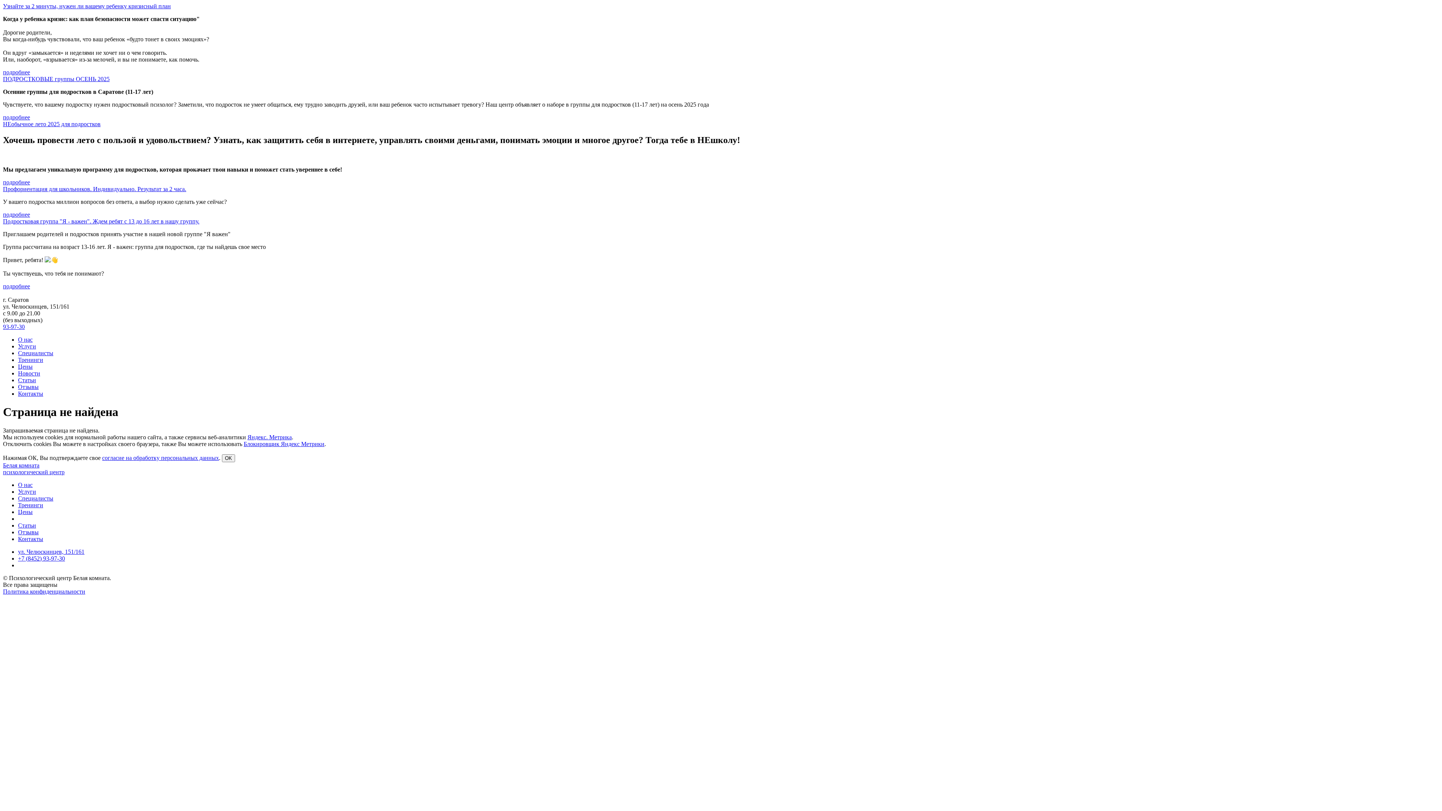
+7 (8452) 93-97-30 (41, 558)
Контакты (30, 393)
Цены (25, 366)
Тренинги (30, 360)
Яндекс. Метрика (269, 437)
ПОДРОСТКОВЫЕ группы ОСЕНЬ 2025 (56, 79)
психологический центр (34, 472)
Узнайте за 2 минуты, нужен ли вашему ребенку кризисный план (87, 6)
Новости (29, 373)
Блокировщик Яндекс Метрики (284, 444)
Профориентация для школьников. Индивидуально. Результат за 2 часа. (94, 189)
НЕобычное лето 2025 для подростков (52, 124)
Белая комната (21, 465)
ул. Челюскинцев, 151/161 (51, 552)
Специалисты (35, 353)
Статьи (27, 380)
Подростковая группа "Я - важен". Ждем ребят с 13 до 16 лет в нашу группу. (101, 221)
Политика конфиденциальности (44, 591)
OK (228, 458)
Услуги (27, 346)
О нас (25, 339)
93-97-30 (14, 327)
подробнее (16, 72)
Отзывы (28, 387)
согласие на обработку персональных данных (160, 458)
